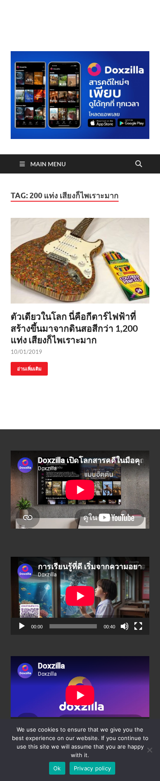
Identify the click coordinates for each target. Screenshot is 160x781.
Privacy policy (92, 768)
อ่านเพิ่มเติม (26, 367)
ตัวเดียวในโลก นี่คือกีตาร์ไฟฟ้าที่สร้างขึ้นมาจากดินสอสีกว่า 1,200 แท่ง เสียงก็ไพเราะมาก (74, 328)
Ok (57, 768)
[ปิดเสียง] (124, 626)
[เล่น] (21, 626)
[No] (149, 750)
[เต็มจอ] (138, 626)
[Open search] (138, 164)
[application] (80, 596)
